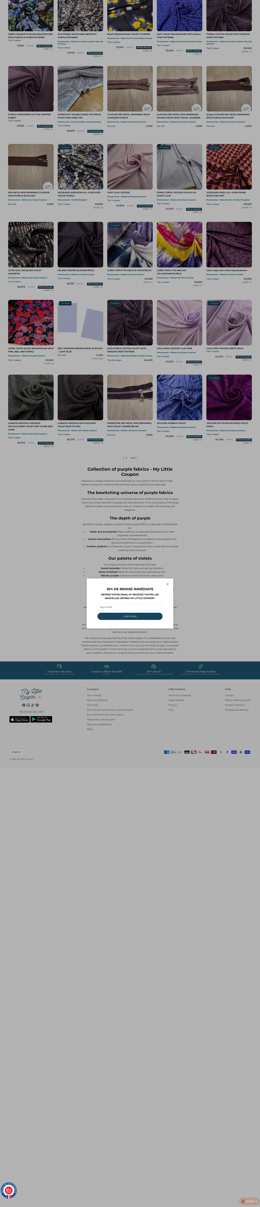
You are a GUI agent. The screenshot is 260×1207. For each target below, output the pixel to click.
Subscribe (130, 616)
